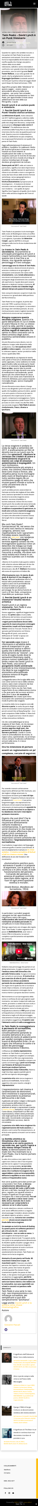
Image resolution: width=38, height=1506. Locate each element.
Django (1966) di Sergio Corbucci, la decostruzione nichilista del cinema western (25, 1410)
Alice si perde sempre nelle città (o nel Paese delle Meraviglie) (24, 1379)
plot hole (5, 1220)
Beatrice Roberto (20, 1385)
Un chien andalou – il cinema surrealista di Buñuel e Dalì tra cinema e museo (18, 852)
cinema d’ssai (8, 1109)
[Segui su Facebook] (5, 1493)
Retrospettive (26, 32)
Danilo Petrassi (10, 1441)
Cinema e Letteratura (20, 1387)
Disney (30, 1387)
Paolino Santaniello (21, 1360)
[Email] (5, 1329)
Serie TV (33, 32)
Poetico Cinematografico (27, 1393)
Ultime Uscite (23, 1444)
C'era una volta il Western (23, 1418)
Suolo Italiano (23, 1422)
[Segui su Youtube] (13, 1493)
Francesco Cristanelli (22, 1416)
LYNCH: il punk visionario (14, 32)
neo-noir (15, 537)
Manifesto (7, 1470)
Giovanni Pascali (12, 1324)
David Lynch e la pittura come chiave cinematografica (17, 1305)
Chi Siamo (7, 1473)
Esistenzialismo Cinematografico (24, 1389)
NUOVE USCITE (18, 1367)
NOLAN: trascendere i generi (26, 1365)
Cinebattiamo (18, 1362)
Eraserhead (17, 800)
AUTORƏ (4, 32)
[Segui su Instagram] (9, 1493)
